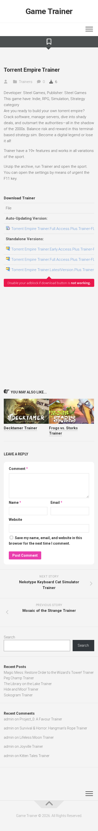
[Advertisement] (49, 338)
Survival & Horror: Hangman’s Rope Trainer (53, 728)
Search (9, 637)
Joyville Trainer (31, 746)
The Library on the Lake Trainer (28, 684)
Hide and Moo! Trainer (21, 689)
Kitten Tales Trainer (35, 756)
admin (9, 719)
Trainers (25, 81)
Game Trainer (49, 11)
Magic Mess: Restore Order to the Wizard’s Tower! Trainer (49, 673)
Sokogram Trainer (18, 695)
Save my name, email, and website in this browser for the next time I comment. (45, 541)
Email (56, 503)
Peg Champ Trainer (19, 678)
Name (15, 503)
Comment (18, 469)
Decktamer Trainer (20, 428)
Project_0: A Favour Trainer (41, 719)
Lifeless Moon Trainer (37, 737)
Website (15, 520)
